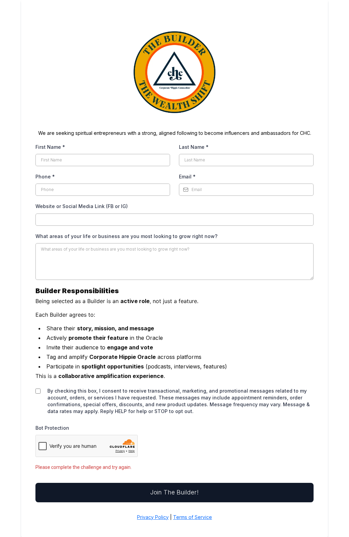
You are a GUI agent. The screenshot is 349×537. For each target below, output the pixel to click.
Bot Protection (52, 428)
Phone (45, 176)
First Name (50, 147)
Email (187, 176)
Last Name (194, 147)
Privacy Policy (153, 517)
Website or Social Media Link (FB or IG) (81, 206)
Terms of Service (192, 517)
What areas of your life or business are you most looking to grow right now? (126, 236)
